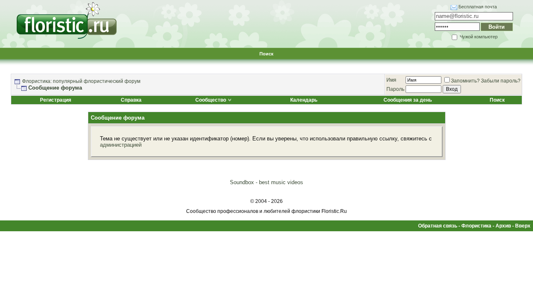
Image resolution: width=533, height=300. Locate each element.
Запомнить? (465, 81)
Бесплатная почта (477, 6)
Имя (391, 80)
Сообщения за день (408, 100)
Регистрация (55, 100)
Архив (503, 226)
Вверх (523, 226)
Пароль (395, 89)
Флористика (476, 226)
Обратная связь (437, 226)
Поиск (266, 53)
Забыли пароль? (501, 81)
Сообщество (210, 100)
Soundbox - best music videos (266, 182)
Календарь (303, 100)
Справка (131, 100)
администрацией (121, 145)
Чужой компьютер (478, 36)
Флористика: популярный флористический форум (81, 81)
